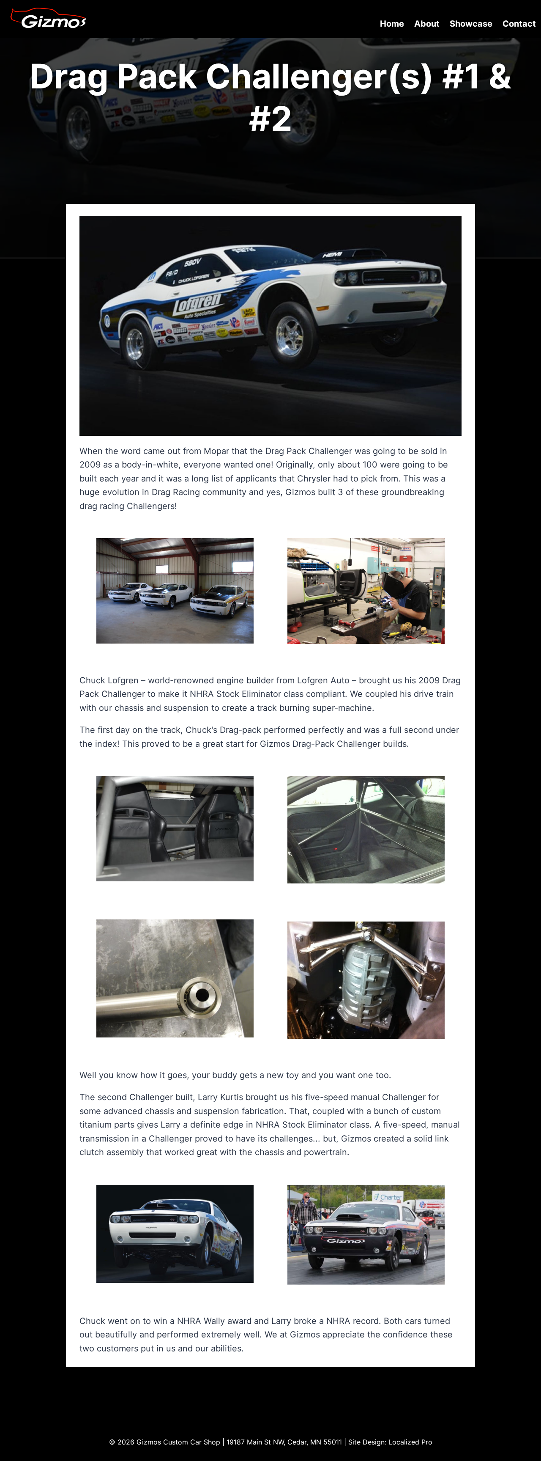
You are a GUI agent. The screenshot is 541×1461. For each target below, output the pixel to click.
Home (392, 24)
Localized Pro (410, 1442)
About (427, 24)
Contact (519, 24)
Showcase (471, 24)
